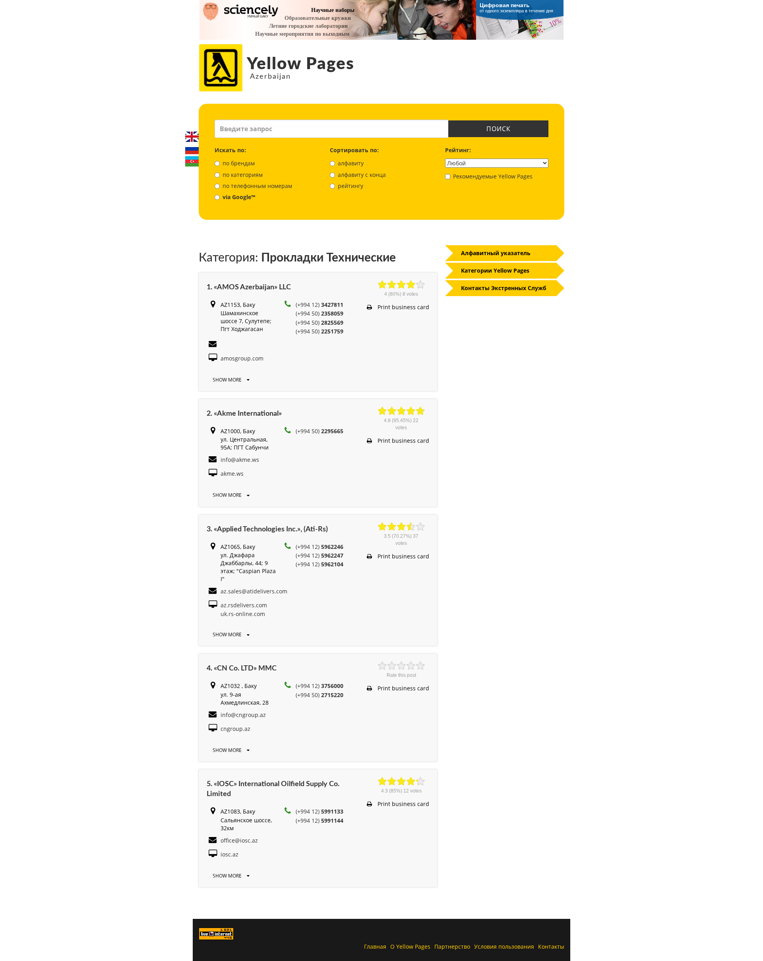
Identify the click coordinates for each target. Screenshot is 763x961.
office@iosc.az (239, 840)
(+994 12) (319, 304)
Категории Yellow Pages (495, 270)
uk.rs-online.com (243, 614)
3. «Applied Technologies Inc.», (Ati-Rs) (267, 529)
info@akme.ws (240, 459)
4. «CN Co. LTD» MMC (242, 668)
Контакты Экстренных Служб (503, 288)
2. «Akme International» (244, 413)
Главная (375, 946)
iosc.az (229, 854)
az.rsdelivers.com (244, 605)
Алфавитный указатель (496, 253)
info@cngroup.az (243, 715)
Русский (192, 149)
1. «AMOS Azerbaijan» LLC (249, 287)
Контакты (551, 946)
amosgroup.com (242, 358)
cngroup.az (235, 728)
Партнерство (452, 946)
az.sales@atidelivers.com (254, 591)
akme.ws (232, 473)
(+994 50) (319, 313)
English (192, 137)
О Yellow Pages (410, 946)
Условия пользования (504, 946)
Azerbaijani (192, 161)
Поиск (498, 128)
